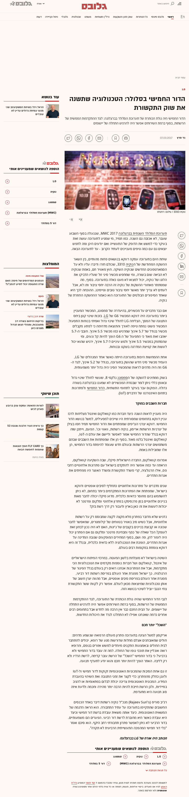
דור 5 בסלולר (97, 763)
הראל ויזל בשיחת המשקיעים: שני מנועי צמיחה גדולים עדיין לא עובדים (25, 110)
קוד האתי (90, 782)
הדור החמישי (96, 388)
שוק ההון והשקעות (122, 17)
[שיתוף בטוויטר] (68, 138)
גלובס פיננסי (157, 17)
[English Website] (183, 16)
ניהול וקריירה (51, 17)
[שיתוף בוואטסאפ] (78, 138)
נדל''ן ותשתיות (102, 17)
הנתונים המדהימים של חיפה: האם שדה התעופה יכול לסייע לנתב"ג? (24, 282)
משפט (88, 17)
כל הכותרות (142, 17)
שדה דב (39, 316)
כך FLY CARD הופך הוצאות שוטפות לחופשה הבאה (28, 447)
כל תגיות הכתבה (158, 770)
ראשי (171, 17)
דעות (39, 17)
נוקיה (129, 264)
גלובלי (64, 17)
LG (183, 89)
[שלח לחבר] (181, 276)
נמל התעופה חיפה (35, 275)
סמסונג (122, 377)
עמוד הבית (180, 77)
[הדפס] (126, 138)
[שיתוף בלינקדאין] (181, 266)
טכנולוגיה (76, 17)
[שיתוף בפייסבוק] (89, 138)
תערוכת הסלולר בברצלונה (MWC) (140, 763)
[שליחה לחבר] (99, 138)
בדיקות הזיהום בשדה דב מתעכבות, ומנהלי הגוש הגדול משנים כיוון (27, 324)
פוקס (41, 296)
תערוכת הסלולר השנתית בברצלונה (142, 233)
